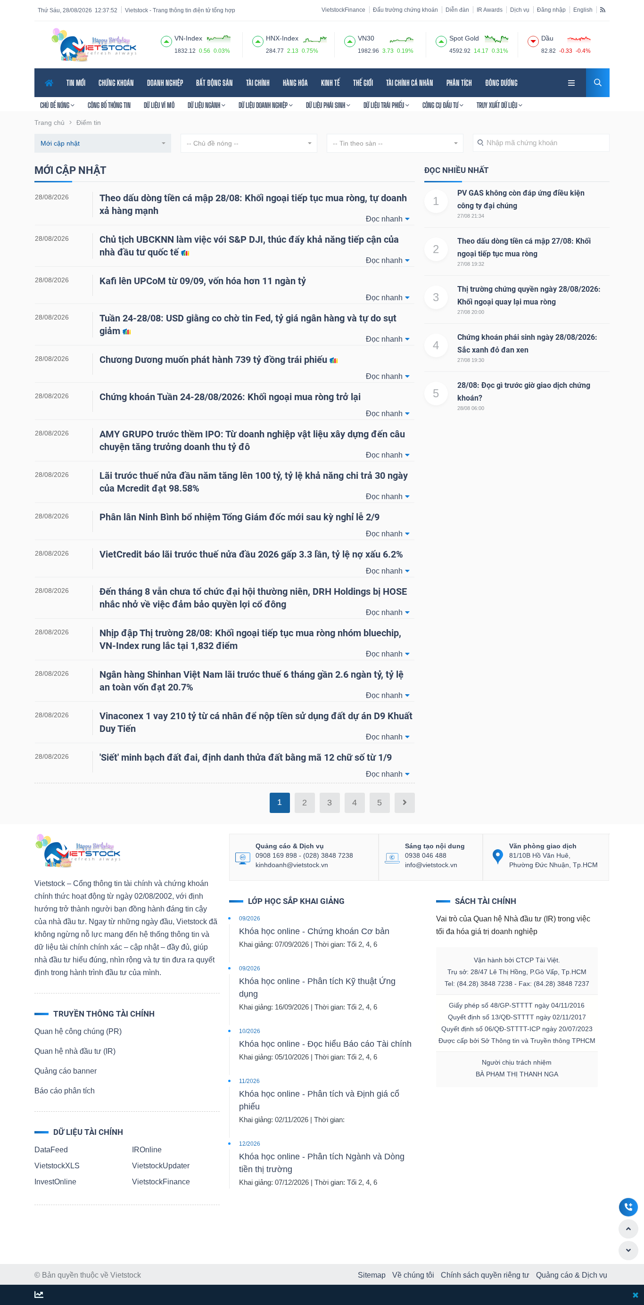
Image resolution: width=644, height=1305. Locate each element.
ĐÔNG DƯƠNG (501, 82)
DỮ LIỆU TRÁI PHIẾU (384, 105)
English (583, 10)
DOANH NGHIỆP (165, 82)
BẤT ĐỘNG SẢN (214, 82)
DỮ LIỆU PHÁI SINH (326, 105)
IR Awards (490, 10)
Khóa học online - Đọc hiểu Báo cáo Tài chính (325, 1044)
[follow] (38, 1295)
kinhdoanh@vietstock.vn (292, 865)
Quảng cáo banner (65, 1071)
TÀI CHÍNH (258, 82)
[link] (572, 81)
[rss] (602, 9)
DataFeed (51, 1150)
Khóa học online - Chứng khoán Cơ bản (314, 931)
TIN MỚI (75, 82)
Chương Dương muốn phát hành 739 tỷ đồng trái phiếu (214, 359)
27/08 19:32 (470, 264)
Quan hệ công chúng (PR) (78, 1031)
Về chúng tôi (413, 1275)
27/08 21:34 (470, 216)
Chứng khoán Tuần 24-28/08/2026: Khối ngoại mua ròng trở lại (230, 396)
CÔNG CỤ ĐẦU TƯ (441, 105)
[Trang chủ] (77, 850)
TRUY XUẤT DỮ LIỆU (498, 105)
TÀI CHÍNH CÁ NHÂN (409, 82)
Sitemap (372, 1275)
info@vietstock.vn (431, 865)
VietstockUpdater (161, 1166)
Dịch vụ (519, 10)
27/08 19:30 (470, 360)
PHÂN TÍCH (459, 82)
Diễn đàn (457, 10)
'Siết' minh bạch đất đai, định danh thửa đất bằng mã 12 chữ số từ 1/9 (245, 757)
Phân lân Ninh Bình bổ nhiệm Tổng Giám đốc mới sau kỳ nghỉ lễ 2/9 (239, 517)
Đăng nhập (551, 10)
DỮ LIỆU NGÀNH (205, 105)
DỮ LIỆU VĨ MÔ (159, 105)
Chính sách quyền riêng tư (485, 1275)
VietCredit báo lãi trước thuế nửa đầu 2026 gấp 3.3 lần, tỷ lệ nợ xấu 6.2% (251, 554)
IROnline (147, 1150)
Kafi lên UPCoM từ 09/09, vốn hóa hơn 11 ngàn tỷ (202, 281)
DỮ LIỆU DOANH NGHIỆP (264, 105)
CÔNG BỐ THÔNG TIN (109, 105)
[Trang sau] (405, 803)
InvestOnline (55, 1182)
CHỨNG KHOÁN (116, 82)
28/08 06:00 (470, 408)
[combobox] (102, 143)
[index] (166, 40)
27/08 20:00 (470, 312)
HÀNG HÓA (295, 82)
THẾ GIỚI (363, 82)
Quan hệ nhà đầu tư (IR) (75, 1051)
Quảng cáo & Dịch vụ (571, 1275)
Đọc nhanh (384, 219)
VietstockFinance (343, 10)
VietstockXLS (57, 1166)
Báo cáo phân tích (64, 1091)
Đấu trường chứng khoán (405, 10)
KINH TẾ (330, 82)
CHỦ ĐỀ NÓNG (55, 105)
